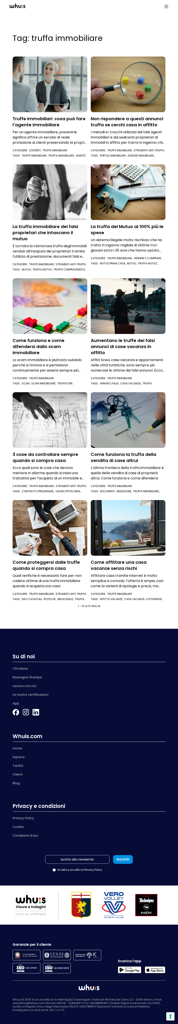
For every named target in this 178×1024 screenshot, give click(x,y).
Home (17, 748)
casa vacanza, (131, 383)
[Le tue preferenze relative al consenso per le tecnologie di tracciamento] (170, 1016)
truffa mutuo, (43, 269)
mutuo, (27, 269)
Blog (16, 783)
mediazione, (125, 491)
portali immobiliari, (113, 155)
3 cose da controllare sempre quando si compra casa (45, 457)
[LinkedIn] (36, 712)
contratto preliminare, (38, 491)
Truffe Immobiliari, (120, 150)
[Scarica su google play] (129, 969)
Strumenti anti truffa (71, 264)
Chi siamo (20, 668)
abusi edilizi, (66, 599)
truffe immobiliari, (35, 155)
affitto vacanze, (112, 599)
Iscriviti (123, 859)
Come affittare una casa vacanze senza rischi (119, 565)
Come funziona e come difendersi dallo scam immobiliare (38, 346)
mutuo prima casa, (113, 263)
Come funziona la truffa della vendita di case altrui (123, 457)
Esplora (19, 757)
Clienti (17, 774)
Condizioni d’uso (25, 835)
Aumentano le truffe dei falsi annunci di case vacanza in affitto (123, 346)
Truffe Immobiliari (55, 150)
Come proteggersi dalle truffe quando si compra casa (46, 565)
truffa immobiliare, (62, 155)
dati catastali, (33, 599)
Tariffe (18, 766)
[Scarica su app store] (155, 969)
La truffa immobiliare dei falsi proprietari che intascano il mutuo (45, 232)
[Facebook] (16, 712)
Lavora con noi (24, 686)
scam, (26, 383)
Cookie (18, 827)
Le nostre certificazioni (30, 694)
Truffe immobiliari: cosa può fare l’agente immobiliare (49, 122)
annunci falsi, (110, 383)
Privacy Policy (23, 818)
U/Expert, (36, 150)
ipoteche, (50, 599)
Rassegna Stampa (27, 677)
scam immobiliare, (44, 383)
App (16, 703)
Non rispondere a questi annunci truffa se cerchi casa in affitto (127, 122)
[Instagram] (26, 712)
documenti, (108, 491)
